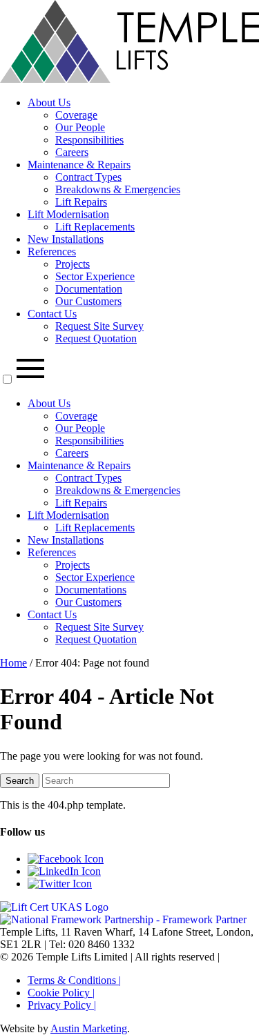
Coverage (76, 115)
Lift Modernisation (68, 214)
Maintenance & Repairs (79, 164)
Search (20, 781)
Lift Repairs (81, 202)
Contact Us (52, 313)
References (52, 251)
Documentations (90, 589)
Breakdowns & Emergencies (117, 189)
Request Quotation (96, 338)
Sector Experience (95, 276)
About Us (49, 102)
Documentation (88, 289)
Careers (71, 152)
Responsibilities (89, 140)
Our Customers (88, 301)
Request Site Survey (99, 326)
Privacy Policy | (62, 1005)
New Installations (66, 239)
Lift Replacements (95, 227)
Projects (72, 264)
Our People (80, 127)
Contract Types (88, 177)
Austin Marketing (88, 1028)
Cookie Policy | (61, 992)
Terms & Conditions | (74, 980)
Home (13, 663)
